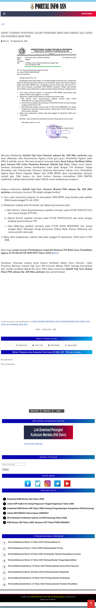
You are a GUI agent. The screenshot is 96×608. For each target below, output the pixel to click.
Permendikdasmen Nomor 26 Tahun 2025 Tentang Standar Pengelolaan (38, 572)
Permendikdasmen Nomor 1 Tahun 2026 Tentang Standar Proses (35, 548)
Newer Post (34, 411)
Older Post (46, 411)
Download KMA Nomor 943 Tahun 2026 (25, 499)
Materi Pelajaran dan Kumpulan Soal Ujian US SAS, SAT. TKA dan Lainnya (46, 352)
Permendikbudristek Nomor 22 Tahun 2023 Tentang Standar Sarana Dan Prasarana (43, 566)
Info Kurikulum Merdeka (33, 444)
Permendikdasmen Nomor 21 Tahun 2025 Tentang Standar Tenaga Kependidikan (42, 560)
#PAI (54, 329)
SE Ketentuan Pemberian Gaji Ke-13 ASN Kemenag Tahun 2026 (37, 518)
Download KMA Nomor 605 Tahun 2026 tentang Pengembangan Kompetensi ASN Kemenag (50, 508)
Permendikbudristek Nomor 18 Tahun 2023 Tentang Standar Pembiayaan (39, 578)
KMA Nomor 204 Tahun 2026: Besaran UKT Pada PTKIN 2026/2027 (38, 522)
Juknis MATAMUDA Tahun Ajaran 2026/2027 (28, 513)
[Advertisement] (46, 296)
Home (58, 411)
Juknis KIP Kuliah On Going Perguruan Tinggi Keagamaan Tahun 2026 (40, 504)
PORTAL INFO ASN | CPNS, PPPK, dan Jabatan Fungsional (47, 596)
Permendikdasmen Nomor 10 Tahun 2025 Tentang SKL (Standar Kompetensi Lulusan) (44, 554)
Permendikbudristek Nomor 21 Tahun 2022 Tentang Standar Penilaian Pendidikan (43, 584)
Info (3, 24)
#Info (38, 329)
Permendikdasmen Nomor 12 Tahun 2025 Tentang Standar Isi (34, 542)
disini (55, 253)
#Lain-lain (46, 329)
